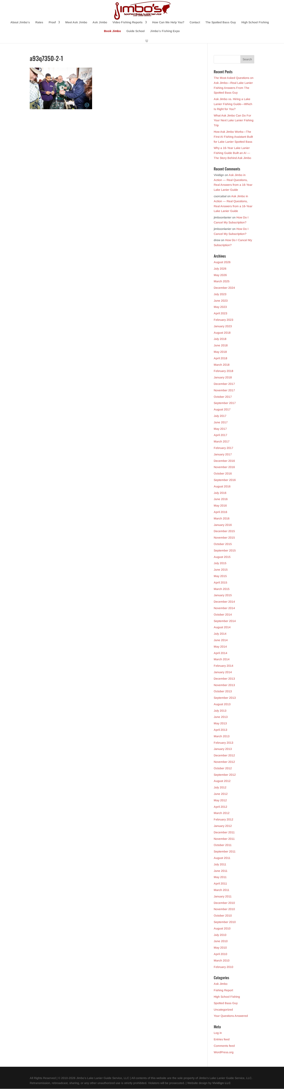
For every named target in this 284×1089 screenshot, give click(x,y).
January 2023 (223, 326)
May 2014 (220, 646)
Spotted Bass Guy (226, 1003)
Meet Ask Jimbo (76, 22)
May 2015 (220, 576)
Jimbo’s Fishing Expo (165, 31)
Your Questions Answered (231, 1015)
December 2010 (224, 902)
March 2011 (221, 890)
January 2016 (223, 525)
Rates (39, 22)
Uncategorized (223, 1009)
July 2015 (220, 563)
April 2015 (220, 582)
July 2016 (220, 492)
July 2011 (220, 864)
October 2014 (223, 614)
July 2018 (220, 339)
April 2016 (220, 512)
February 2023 (223, 319)
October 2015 (223, 544)
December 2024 (224, 287)
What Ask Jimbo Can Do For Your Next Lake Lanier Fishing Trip (233, 120)
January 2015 (223, 595)
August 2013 (222, 704)
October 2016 (223, 473)
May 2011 (220, 877)
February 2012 (223, 819)
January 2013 (223, 749)
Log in (218, 1032)
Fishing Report (223, 990)
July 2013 (220, 710)
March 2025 (222, 281)
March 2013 (222, 736)
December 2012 (224, 755)
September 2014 (225, 621)
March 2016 (222, 518)
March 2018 (222, 364)
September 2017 (225, 403)
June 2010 (221, 941)
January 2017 (223, 454)
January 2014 (223, 672)
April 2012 (220, 806)
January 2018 (223, 377)
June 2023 (221, 300)
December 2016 (224, 460)
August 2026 (222, 262)
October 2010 (223, 915)
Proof (52, 22)
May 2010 (220, 947)
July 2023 (220, 294)
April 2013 (220, 729)
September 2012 (225, 774)
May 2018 (220, 351)
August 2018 (222, 332)
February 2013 (223, 742)
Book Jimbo (112, 31)
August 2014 (222, 627)
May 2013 (220, 723)
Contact (195, 22)
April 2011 (220, 883)
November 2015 (224, 537)
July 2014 (220, 633)
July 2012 (220, 787)
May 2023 (220, 306)
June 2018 (221, 345)
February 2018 (223, 371)
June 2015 (221, 569)
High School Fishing (255, 22)
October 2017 (223, 396)
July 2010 (220, 935)
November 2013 (224, 685)
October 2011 (223, 845)
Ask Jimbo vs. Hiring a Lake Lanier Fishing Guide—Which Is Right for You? (233, 104)
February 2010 (223, 967)
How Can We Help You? (168, 22)
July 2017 (220, 416)
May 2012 (220, 800)
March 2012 (222, 813)
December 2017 (224, 383)
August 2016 (222, 486)
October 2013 (223, 691)
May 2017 (220, 428)
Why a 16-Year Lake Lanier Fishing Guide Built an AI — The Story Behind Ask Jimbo (232, 153)
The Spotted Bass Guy (220, 22)
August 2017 (222, 409)
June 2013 (221, 717)
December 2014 (224, 601)
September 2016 (225, 480)
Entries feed (222, 1039)
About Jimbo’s (20, 22)
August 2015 (222, 557)
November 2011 (224, 838)
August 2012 (222, 781)
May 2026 (220, 275)
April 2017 (220, 435)
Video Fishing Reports (127, 22)
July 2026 (220, 268)
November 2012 (224, 761)
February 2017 (223, 448)
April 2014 (220, 653)
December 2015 (224, 531)
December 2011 (224, 832)
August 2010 (222, 928)
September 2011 (225, 851)
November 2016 (224, 467)
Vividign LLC (221, 1083)
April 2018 (220, 358)
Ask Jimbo (100, 22)
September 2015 (225, 550)
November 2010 (224, 909)
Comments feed (224, 1045)
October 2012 (223, 768)
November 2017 (224, 390)
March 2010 (222, 960)
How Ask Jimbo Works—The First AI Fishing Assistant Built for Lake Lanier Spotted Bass (233, 136)
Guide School (135, 31)
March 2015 (222, 589)
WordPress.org (223, 1052)
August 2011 (222, 858)
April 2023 (220, 313)
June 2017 (221, 422)
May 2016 (220, 505)
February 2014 (223, 665)
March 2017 (222, 441)
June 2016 (221, 499)
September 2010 (225, 922)
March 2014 (222, 659)
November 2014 (224, 608)
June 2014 (221, 640)
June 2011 (220, 870)
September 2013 (225, 697)
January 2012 (223, 826)
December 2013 (224, 678)
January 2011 (223, 896)
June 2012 (221, 793)
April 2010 (220, 954)
